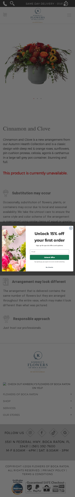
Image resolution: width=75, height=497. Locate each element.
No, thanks (49, 267)
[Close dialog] (70, 228)
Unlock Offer (49, 257)
